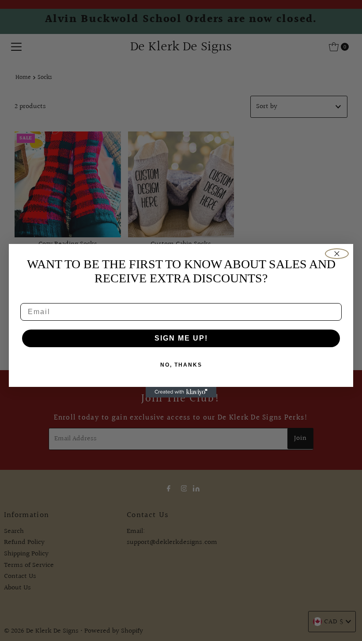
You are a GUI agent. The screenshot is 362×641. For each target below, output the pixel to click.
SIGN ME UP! (181, 338)
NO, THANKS (181, 365)
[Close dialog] (337, 253)
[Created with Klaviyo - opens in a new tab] (181, 392)
